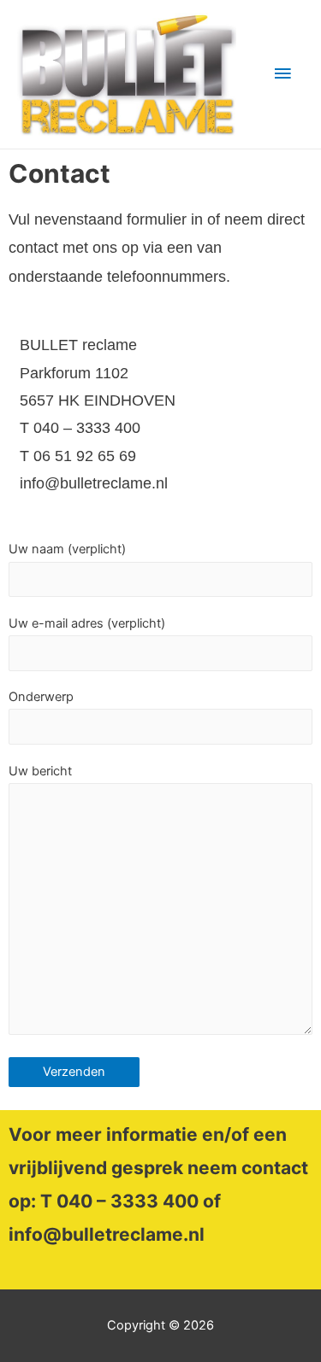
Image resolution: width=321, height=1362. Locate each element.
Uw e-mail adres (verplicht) (87, 623)
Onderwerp (41, 696)
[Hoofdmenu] (282, 74)
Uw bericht (40, 771)
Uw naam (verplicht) (67, 549)
